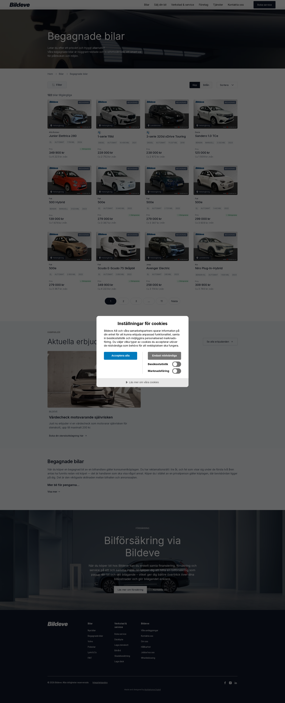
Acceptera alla (120, 355)
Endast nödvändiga (164, 355)
